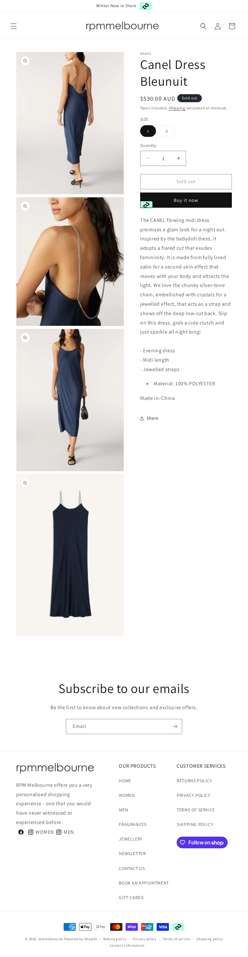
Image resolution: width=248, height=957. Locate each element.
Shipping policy (209, 939)
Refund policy (114, 939)
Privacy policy (145, 939)
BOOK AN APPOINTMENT (144, 883)
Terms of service (176, 939)
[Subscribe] (175, 726)
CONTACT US (132, 868)
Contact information (127, 945)
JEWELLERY (130, 839)
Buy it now (186, 200)
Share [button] (153, 418)
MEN (123, 810)
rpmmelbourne (50, 939)
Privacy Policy (193, 795)
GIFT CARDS (131, 897)
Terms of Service (196, 810)
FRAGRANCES (132, 824)
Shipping (177, 107)
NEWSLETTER (132, 853)
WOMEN (127, 795)
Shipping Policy (195, 824)
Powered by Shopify (80, 939)
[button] (13, 26)
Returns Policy (194, 781)
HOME (125, 781)
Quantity (148, 145)
